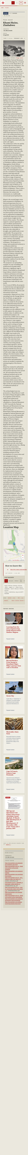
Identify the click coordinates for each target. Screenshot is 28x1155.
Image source (19, 58)
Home (2, 7)
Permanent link (18, 38)
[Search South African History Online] (13, 2)
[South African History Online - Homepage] (3, 2)
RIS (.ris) (21, 598)
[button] (14, 543)
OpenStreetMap (15, 560)
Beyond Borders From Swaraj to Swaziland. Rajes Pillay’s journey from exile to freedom (13, 664)
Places (7, 7)
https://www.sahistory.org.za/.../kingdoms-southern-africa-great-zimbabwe (14, 868)
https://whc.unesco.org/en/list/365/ (18, 569)
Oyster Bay (10, 696)
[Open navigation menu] (25, 2)
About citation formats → (18, 600)
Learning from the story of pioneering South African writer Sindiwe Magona (13, 629)
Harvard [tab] (11, 580)
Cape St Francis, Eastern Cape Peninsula (12, 773)
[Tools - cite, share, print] (17, 2)
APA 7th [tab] (6, 581)
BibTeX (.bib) (11, 598)
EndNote (6, 600)
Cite (7, 38)
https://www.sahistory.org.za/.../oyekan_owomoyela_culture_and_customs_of (14, 889)
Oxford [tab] (16, 580)
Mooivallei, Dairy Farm (12, 733)
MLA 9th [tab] (21, 581)
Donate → (8, 844)
